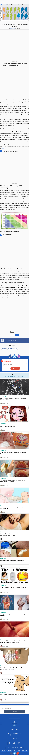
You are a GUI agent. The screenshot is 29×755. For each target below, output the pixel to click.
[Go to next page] (16, 335)
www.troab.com (15, 735)
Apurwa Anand (5, 646)
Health (5, 4)
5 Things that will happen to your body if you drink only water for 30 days (13, 614)
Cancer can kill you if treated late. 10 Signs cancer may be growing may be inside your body (13, 534)
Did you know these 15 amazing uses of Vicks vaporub (12, 560)
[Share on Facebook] (11, 753)
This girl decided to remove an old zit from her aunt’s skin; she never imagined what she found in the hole (14, 641)
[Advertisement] (14, 46)
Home (2, 4)
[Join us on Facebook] (9, 743)
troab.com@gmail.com (15, 733)
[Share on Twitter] (14, 753)
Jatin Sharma (12, 28)
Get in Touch (14, 729)
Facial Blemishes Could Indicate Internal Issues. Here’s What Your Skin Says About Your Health (13, 425)
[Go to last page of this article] (18, 335)
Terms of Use (25, 750)
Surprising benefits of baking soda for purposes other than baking (13, 453)
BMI (3, 148)
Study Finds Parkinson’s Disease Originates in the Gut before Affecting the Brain (13, 399)
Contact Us (9, 750)
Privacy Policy (17, 750)
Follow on (14, 738)
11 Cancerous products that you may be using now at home (13, 587)
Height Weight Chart (13, 348)
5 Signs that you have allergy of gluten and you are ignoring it (14, 694)
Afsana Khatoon (5, 673)
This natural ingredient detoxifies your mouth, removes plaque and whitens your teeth (12, 481)
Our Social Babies (14, 717)
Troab (21, 747)
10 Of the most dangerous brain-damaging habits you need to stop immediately (14, 507)
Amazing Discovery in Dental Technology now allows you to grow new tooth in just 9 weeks (13, 668)
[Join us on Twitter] (14, 743)
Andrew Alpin (5, 403)
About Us (3, 750)
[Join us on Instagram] (19, 743)
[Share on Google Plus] (17, 753)
